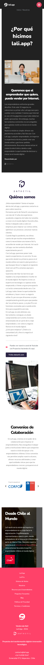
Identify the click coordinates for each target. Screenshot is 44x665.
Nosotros (22, 585)
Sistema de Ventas (22, 581)
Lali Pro (22, 577)
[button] (6, 486)
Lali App (22, 573)
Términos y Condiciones (22, 606)
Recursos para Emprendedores (22, 590)
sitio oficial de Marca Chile (25, 545)
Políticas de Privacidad (22, 602)
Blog (22, 598)
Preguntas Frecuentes (22, 594)
